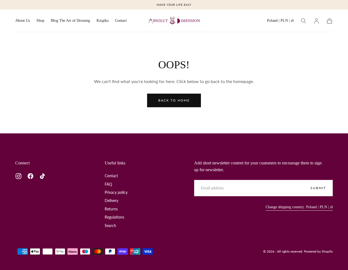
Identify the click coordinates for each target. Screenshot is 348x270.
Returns (111, 209)
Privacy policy (116, 192)
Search (110, 225)
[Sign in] (316, 21)
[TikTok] (42, 176)
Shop (40, 21)
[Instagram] (18, 176)
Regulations (114, 217)
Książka (102, 21)
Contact (121, 21)
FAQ (108, 184)
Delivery (111, 200)
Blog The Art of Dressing (70, 21)
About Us (22, 21)
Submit (318, 188)
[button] (280, 22)
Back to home (174, 100)
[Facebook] (30, 176)
